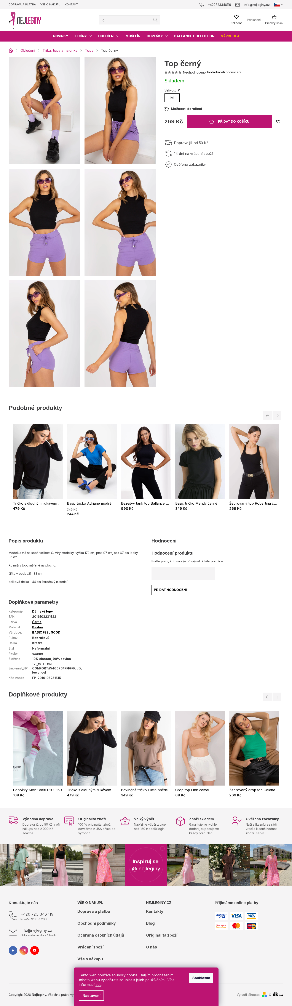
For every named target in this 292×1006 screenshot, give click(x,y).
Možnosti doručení (186, 109)
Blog (150, 923)
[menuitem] (61, 36)
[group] (38, 470)
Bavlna (37, 627)
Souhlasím (201, 978)
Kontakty (154, 911)
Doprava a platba (22, 4)
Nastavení (91, 995)
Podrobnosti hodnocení (224, 72)
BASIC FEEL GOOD (46, 632)
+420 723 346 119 (37, 914)
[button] (38, 508)
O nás (151, 947)
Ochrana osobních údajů (100, 935)
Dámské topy (42, 611)
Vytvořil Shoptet (248, 994)
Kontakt (71, 4)
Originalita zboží (161, 935)
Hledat (155, 20)
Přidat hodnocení (170, 590)
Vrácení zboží (90, 947)
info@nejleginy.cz (36, 930)
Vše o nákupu (50, 4)
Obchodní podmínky (96, 923)
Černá (36, 622)
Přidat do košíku (233, 121)
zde (98, 984)
